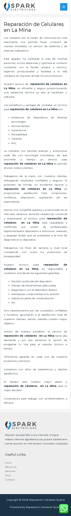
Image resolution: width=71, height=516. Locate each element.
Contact (10, 479)
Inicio (8, 462)
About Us (10, 466)
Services (10, 471)
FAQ (8, 475)
